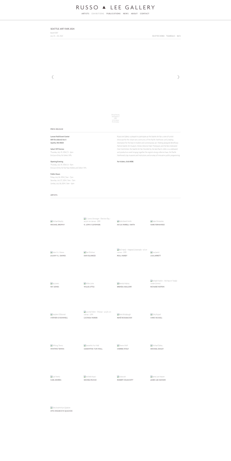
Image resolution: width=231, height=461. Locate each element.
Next (178, 77)
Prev (52, 77)
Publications (114, 14)
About (134, 14)
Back (178, 36)
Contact (144, 14)
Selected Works (158, 36)
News (126, 14)
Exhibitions (98, 14)
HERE (131, 162)
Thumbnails (170, 36)
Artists (85, 14)
